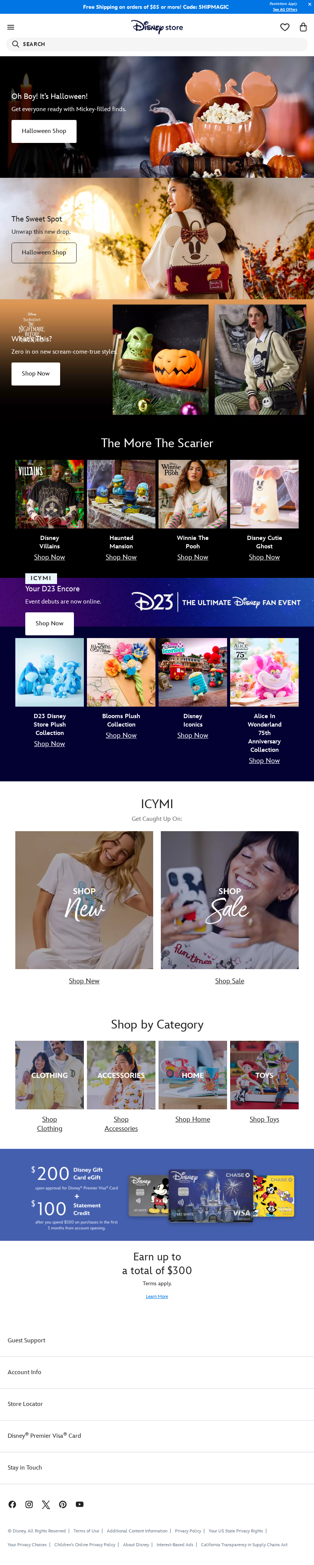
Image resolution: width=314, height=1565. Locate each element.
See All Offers (285, 9)
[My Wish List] (284, 27)
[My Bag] (303, 27)
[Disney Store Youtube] (79, 1504)
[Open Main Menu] (10, 27)
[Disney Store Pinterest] (62, 1504)
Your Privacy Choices (27, 1545)
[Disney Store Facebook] (8, 1504)
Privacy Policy (188, 1531)
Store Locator (25, 1404)
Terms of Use (86, 1531)
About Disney (136, 1545)
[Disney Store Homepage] (157, 27)
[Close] (307, 8)
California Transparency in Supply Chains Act (244, 1545)
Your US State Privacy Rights (236, 1531)
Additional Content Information (137, 1531)
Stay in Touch (25, 1467)
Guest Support (26, 1340)
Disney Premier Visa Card (44, 1436)
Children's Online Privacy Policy (84, 1545)
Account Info (24, 1372)
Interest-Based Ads (175, 1545)
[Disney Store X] (46, 1504)
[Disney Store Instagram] (29, 1504)
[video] (157, 117)
